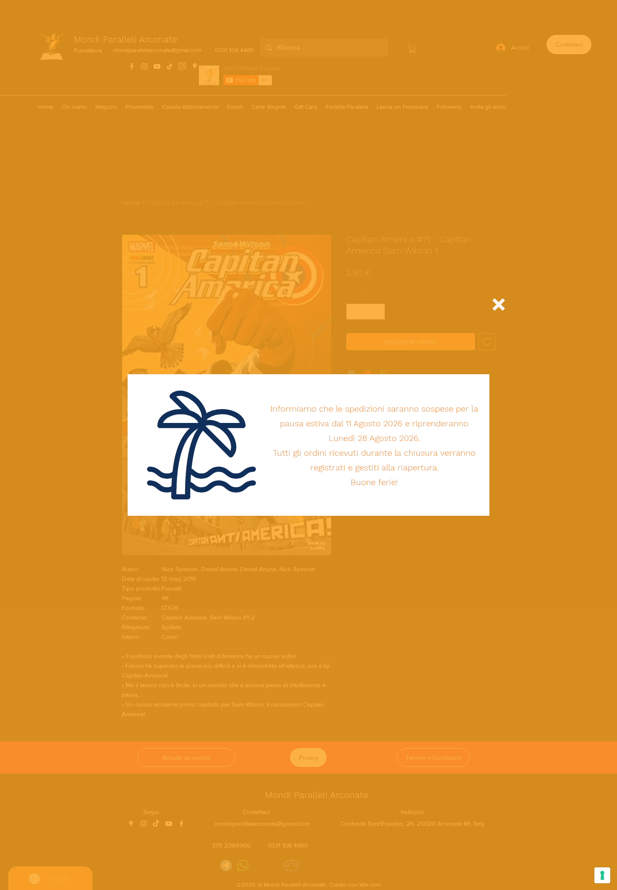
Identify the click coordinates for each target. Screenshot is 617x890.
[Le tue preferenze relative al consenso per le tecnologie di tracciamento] (602, 875)
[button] (498, 304)
